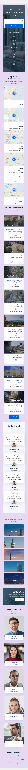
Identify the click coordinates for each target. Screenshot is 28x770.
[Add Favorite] (10, 225)
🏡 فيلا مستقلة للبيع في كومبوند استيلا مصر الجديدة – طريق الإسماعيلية (14, 231)
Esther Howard (14, 716)
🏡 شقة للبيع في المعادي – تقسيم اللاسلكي (15, 305)
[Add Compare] (7, 225)
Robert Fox (14, 689)
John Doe (14, 662)
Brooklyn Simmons (14, 743)
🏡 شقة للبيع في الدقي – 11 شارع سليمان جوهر (15, 356)
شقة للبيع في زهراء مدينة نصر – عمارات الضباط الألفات (14, 256)
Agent (14, 636)
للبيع (21, 217)
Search (13, 25)
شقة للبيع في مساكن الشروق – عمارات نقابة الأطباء (14, 281)
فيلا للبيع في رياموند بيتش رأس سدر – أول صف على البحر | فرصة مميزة (14, 331)
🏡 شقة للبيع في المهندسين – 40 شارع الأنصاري (14, 405)
